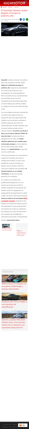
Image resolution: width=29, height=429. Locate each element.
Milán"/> (19, 231)
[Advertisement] (14, 52)
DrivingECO (15, 424)
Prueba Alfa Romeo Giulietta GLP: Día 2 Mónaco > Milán (21, 234)
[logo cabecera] (14, 3)
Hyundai (4, 7)
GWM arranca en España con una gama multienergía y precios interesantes (14, 286)
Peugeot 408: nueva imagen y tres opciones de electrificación (14, 304)
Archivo (10, 426)
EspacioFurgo (5, 426)
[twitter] (24, 19)
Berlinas (10, 7)
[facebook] (21, 19)
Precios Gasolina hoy (7, 424)
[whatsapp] (27, 19)
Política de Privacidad (17, 426)
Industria (16, 7)
